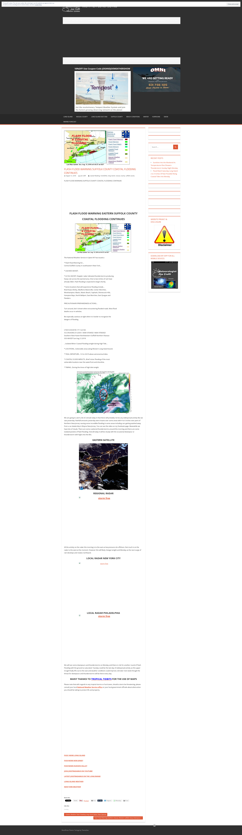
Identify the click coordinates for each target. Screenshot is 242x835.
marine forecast (69, 122)
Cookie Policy (38, 5)
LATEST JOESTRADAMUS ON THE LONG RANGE (82, 776)
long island (68, 117)
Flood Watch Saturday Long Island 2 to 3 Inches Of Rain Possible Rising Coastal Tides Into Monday (164, 174)
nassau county (82, 117)
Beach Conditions (133, 117)
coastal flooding (95, 176)
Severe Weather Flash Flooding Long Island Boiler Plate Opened (86, 814)
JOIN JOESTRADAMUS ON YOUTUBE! (78, 771)
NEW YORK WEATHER (72, 787)
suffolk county (117, 117)
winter (146, 117)
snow (166, 117)
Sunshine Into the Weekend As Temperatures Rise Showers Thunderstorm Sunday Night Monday (164, 165)
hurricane (156, 117)
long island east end (99, 117)
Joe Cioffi (83, 176)
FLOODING (104, 176)
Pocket (86, 801)
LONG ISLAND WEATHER (73, 781)
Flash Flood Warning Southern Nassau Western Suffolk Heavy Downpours (117, 818)
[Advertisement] (121, 39)
